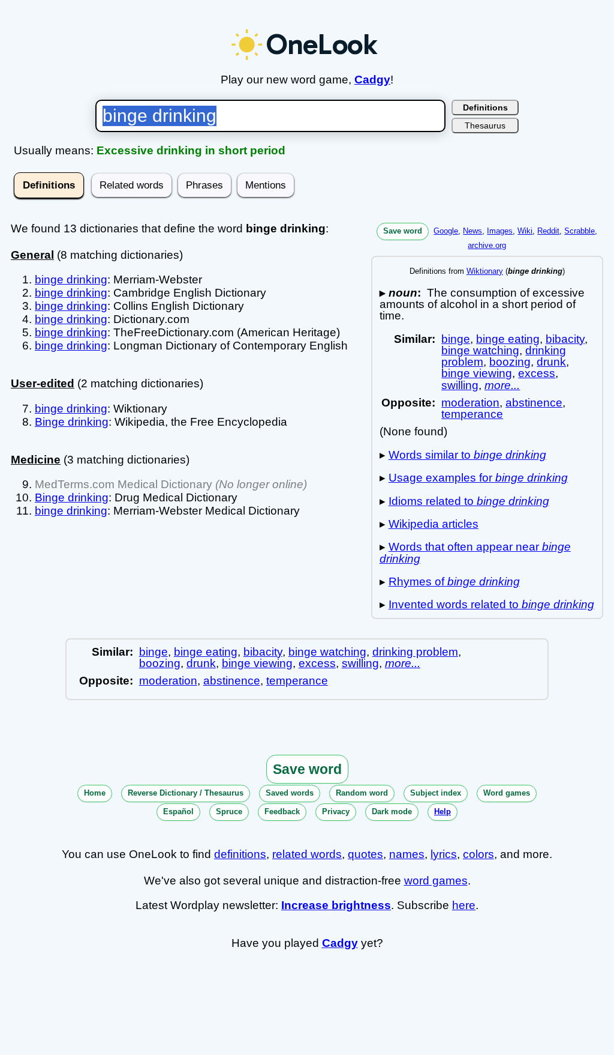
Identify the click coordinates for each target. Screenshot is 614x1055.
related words (307, 854)
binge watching (480, 350)
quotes (365, 854)
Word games (506, 792)
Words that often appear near (475, 552)
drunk (551, 361)
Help (442, 811)
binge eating (508, 339)
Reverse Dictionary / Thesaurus (185, 792)
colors (478, 854)
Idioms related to (469, 501)
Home (95, 792)
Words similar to (467, 455)
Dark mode (392, 811)
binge (455, 339)
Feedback (282, 811)
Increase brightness (336, 905)
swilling (459, 385)
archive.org (487, 245)
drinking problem (415, 651)
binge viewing (476, 373)
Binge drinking (72, 422)
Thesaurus (485, 125)
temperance (472, 414)
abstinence (533, 402)
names (407, 854)
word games (436, 880)
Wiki (524, 230)
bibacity (565, 339)
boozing (510, 361)
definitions (240, 854)
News (472, 230)
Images (500, 230)
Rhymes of (454, 581)
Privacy (336, 811)
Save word (402, 230)
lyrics (444, 854)
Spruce (229, 811)
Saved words (290, 792)
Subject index (435, 792)
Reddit (548, 230)
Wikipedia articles (433, 524)
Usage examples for (478, 477)
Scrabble (579, 230)
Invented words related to (491, 604)
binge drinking (71, 279)
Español (178, 811)
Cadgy (372, 79)
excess (536, 373)
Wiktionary (484, 271)
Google (446, 230)
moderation (470, 402)
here (463, 905)
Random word (362, 792)
